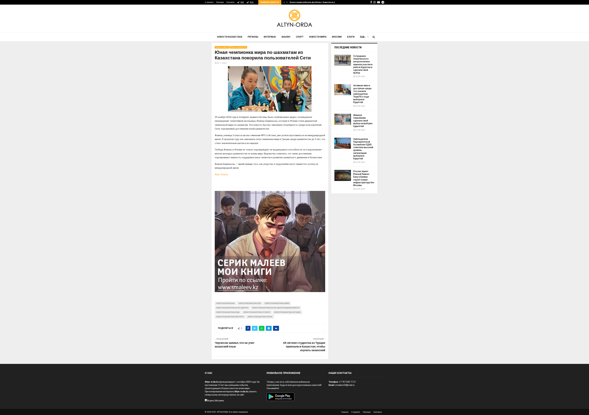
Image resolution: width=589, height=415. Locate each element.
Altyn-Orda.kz (221, 174)
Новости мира (317, 37)
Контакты (230, 2)
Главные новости (222, 47)
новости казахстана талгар (260, 317)
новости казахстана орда (228, 312)
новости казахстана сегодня (287, 312)
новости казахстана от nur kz (256, 312)
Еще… (363, 37)
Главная (344, 412)
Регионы (253, 37)
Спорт (300, 37)
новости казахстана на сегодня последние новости (275, 308)
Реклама (220, 2)
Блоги (350, 37)
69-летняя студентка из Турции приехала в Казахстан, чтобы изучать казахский (304, 347)
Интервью (270, 37)
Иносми (337, 37)
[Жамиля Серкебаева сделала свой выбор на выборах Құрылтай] (342, 119)
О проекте (209, 2)
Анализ (285, 37)
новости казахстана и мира (277, 303)
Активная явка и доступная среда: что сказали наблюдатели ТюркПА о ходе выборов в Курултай (362, 93)
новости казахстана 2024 (250, 303)
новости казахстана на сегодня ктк (232, 308)
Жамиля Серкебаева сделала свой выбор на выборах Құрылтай (362, 121)
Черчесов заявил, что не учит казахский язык (234, 345)
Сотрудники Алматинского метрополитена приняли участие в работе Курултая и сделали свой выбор (362, 64)
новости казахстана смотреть (230, 317)
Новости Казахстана (229, 37)
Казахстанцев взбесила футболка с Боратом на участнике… (317, 2)
